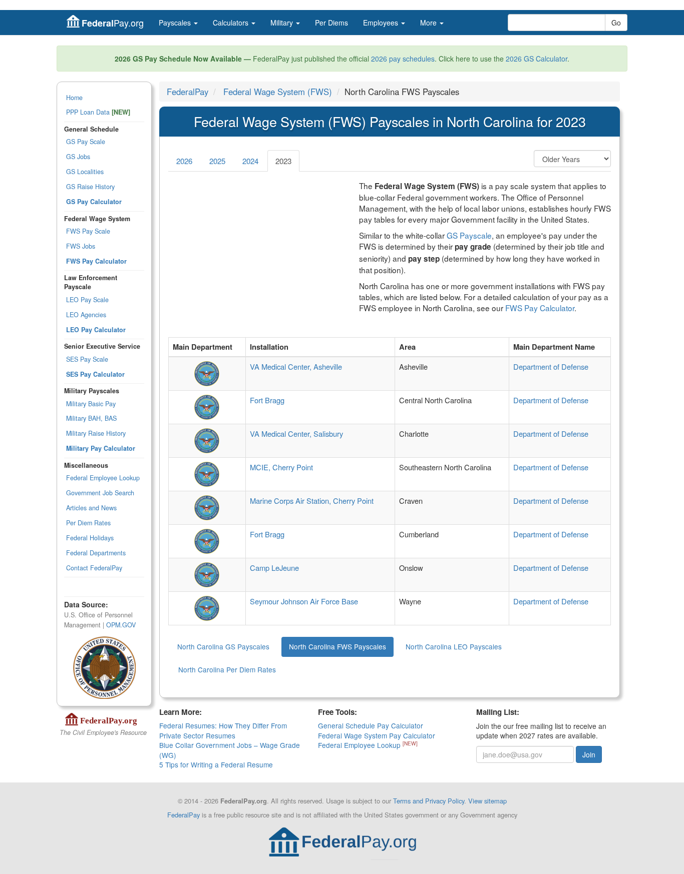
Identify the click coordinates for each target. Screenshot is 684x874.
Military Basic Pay (91, 403)
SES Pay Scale (87, 359)
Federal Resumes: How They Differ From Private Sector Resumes (223, 730)
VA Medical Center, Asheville (296, 366)
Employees (381, 23)
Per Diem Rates (88, 522)
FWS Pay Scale (88, 231)
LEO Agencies (86, 314)
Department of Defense (550, 366)
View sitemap (487, 800)
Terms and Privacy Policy (428, 800)
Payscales (176, 23)
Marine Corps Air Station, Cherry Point (312, 500)
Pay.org (113, 23)
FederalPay (187, 92)
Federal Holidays (90, 537)
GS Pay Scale (85, 141)
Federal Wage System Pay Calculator (376, 735)
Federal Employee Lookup (103, 477)
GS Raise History (90, 186)
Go (616, 23)
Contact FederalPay (94, 567)
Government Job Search (100, 492)
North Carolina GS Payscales (223, 646)
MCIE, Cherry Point (281, 467)
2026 (184, 161)
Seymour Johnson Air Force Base (304, 601)
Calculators (231, 23)
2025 (217, 161)
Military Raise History (96, 433)
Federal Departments (96, 552)
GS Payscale (469, 235)
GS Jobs (78, 156)
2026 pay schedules (403, 59)
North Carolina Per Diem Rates (227, 669)
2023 (283, 161)
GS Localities (85, 171)
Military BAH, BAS (91, 418)
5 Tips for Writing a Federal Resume (216, 764)
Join (588, 754)
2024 (250, 161)
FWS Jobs (80, 246)
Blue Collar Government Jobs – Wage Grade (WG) (229, 749)
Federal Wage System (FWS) (277, 92)
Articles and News (91, 507)
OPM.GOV (121, 624)
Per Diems (331, 23)
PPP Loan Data (98, 112)
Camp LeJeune (274, 567)
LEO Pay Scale (87, 299)
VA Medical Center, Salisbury (296, 433)
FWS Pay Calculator (539, 307)
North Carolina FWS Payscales (337, 646)
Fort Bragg (267, 400)
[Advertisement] (256, 250)
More (429, 23)
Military (282, 23)
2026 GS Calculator (536, 59)
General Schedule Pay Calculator (370, 725)
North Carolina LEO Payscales (454, 646)
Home (74, 97)
